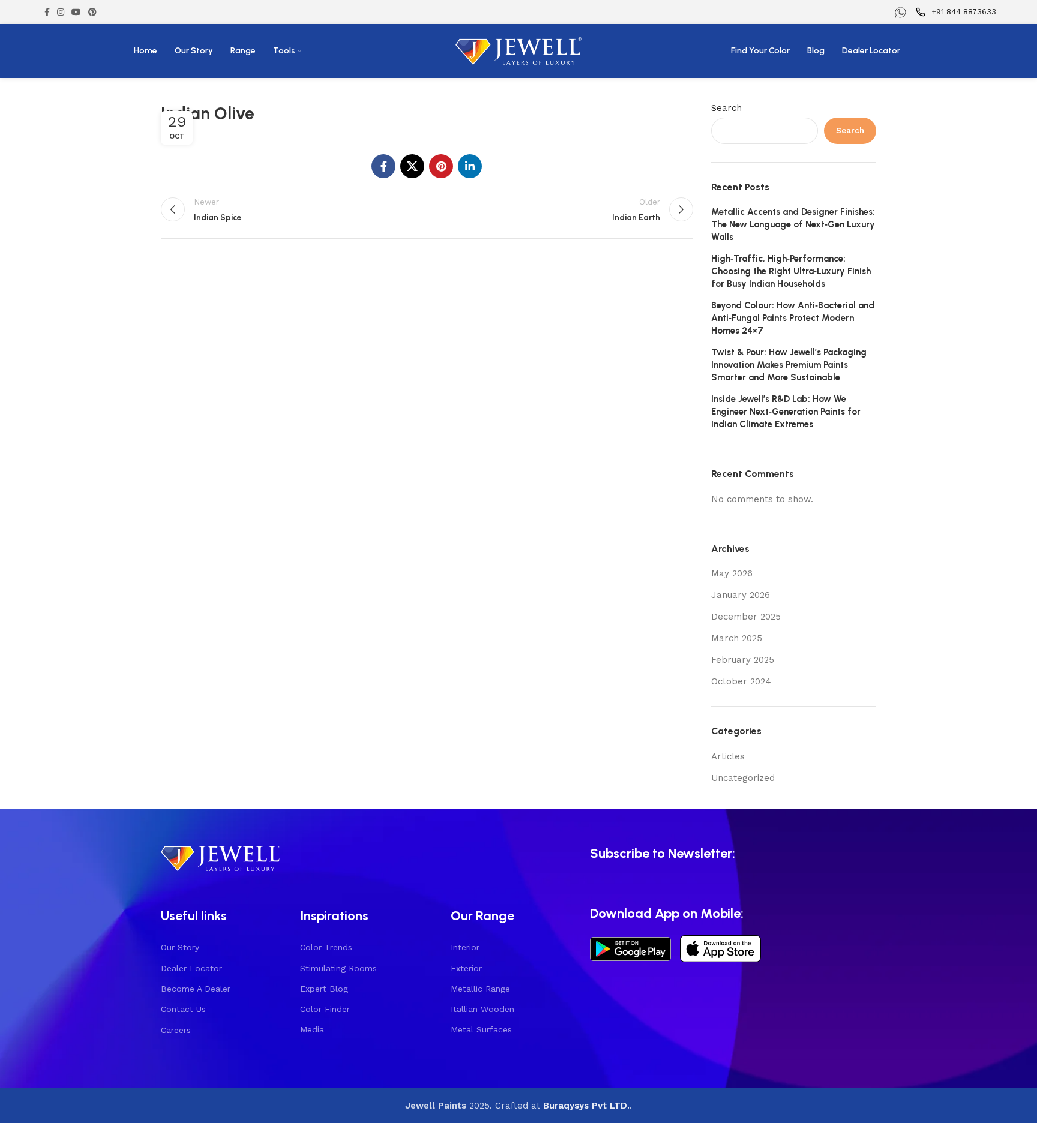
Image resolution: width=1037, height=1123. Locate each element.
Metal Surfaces (481, 1029)
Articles (728, 756)
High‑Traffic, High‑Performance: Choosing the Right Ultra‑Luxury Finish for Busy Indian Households (791, 271)
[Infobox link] (902, 12)
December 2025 (746, 616)
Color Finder (325, 1009)
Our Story (180, 947)
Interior (465, 947)
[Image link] (221, 856)
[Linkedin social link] (470, 166)
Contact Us (183, 1009)
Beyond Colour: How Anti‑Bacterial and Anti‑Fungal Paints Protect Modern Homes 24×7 (792, 318)
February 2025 (742, 659)
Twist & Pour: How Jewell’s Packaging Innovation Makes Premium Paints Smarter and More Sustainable (789, 365)
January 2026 (740, 595)
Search (726, 108)
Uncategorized (743, 778)
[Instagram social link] (60, 12)
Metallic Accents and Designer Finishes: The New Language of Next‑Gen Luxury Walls (793, 224)
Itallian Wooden (482, 1009)
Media (312, 1029)
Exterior (466, 968)
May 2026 (732, 573)
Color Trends (326, 947)
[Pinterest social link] (92, 12)
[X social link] (412, 166)
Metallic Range (480, 988)
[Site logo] (518, 50)
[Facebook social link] (47, 12)
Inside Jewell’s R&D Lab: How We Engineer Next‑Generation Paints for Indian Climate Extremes (786, 412)
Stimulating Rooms (338, 968)
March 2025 (736, 638)
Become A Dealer (195, 988)
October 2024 (741, 681)
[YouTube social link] (76, 12)
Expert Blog (324, 988)
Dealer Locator (191, 968)
